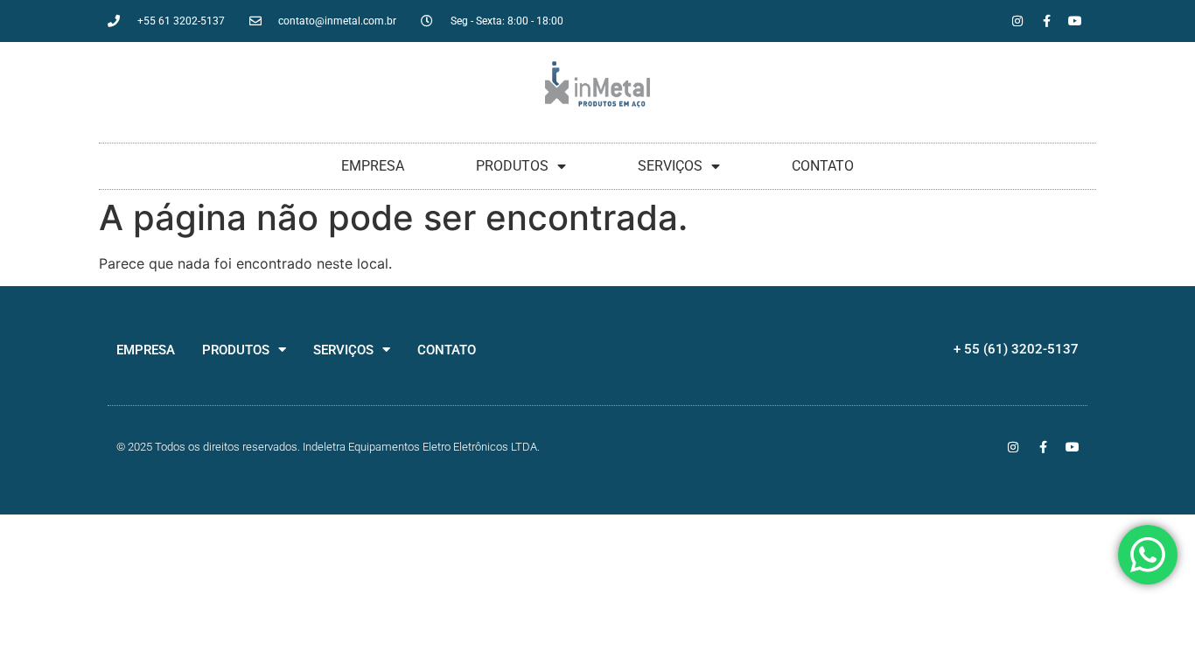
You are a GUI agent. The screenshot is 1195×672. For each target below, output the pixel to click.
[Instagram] (1017, 21)
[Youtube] (1075, 21)
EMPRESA (372, 166)
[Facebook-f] (1046, 21)
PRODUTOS (512, 166)
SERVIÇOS (670, 166)
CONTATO (823, 166)
